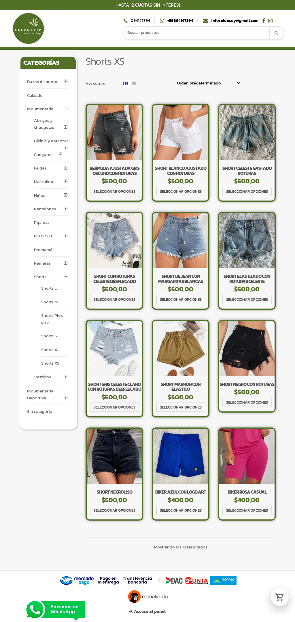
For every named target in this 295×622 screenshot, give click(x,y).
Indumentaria (40, 108)
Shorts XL (50, 349)
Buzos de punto (42, 81)
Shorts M (49, 302)
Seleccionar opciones (114, 191)
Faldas (40, 168)
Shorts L (49, 288)
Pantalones (45, 208)
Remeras (42, 263)
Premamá (43, 249)
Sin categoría (39, 411)
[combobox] (197, 33)
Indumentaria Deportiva (40, 394)
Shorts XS (50, 363)
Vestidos (42, 376)
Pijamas (42, 222)
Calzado (35, 95)
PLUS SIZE (43, 235)
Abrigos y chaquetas (44, 123)
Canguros (43, 154)
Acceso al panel (149, 611)
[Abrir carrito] (280, 597)
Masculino (43, 181)
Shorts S (49, 335)
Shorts (40, 276)
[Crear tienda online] (147, 596)
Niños (39, 195)
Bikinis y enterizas (51, 140)
